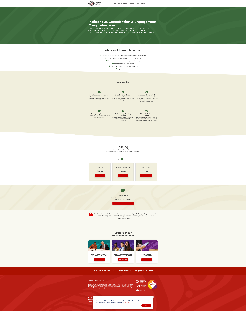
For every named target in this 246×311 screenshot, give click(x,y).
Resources (131, 3)
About (137, 3)
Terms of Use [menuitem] (91, 304)
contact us (123, 175)
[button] (154, 297)
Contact (143, 3)
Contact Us (100, 175)
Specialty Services (122, 3)
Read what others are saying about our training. (123, 221)
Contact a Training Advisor (123, 203)
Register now (146, 175)
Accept (146, 305)
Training (114, 3)
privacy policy (126, 302)
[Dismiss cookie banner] (150, 298)
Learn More (99, 259)
